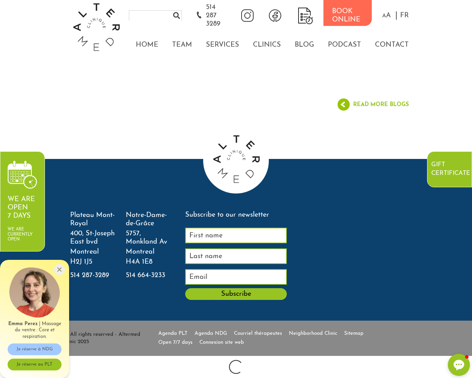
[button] (386, 15)
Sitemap (354, 333)
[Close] (59, 269)
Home (147, 44)
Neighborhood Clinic (313, 333)
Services (222, 44)
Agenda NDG (211, 333)
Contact (392, 44)
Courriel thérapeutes (258, 333)
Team (182, 44)
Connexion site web (221, 342)
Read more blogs (381, 104)
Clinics (267, 44)
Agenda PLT (173, 333)
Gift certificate (450, 169)
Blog (304, 44)
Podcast (344, 44)
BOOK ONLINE (346, 15)
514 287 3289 (213, 15)
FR (404, 15)
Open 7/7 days (175, 342)
